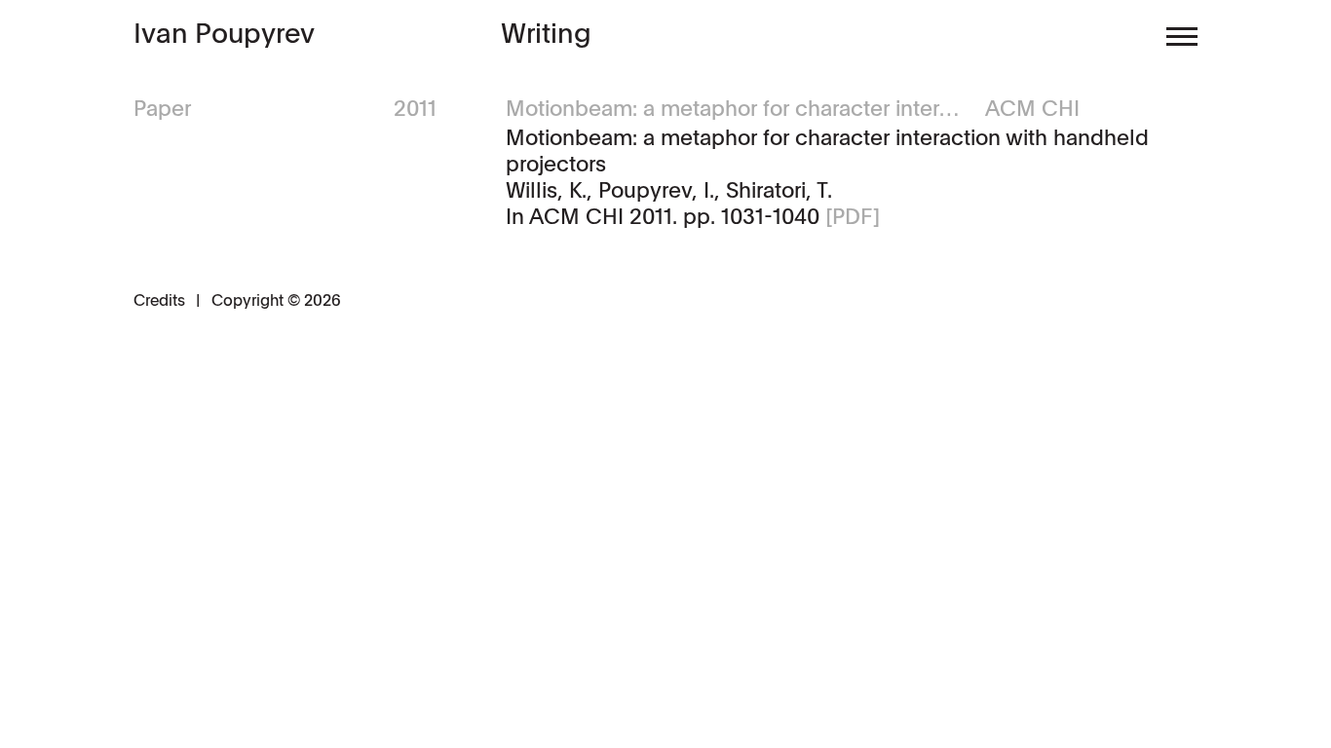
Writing (546, 32)
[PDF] (852, 216)
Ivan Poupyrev (224, 33)
